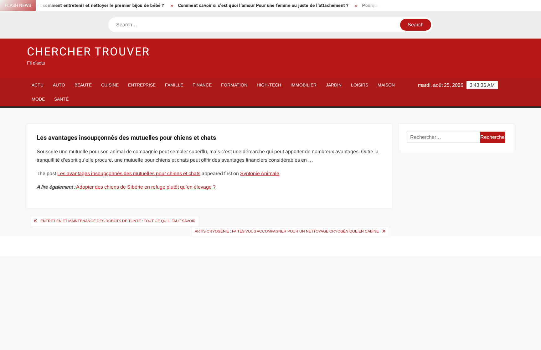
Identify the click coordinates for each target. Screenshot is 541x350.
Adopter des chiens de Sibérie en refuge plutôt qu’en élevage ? (146, 187)
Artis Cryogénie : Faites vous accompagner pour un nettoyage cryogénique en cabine (287, 231)
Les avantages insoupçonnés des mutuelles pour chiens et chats (128, 173)
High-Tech (269, 84)
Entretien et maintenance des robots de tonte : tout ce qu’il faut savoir (118, 221)
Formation (234, 84)
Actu (38, 84)
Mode (38, 99)
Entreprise (142, 84)
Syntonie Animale (259, 173)
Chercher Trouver (88, 52)
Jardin (334, 84)
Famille (174, 84)
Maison (386, 84)
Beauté (83, 84)
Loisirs (359, 84)
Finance (202, 84)
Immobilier (304, 84)
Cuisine (110, 84)
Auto (59, 84)
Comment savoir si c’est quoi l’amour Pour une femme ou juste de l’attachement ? (256, 5)
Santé (61, 99)
